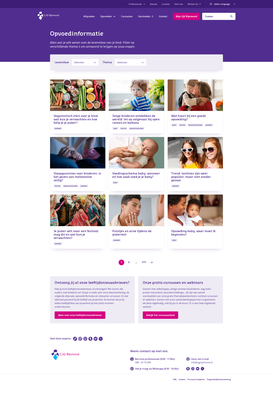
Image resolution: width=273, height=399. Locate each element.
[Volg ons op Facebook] (188, 368)
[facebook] (90, 339)
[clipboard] (75, 339)
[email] (80, 339)
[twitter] (101, 339)
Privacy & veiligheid (196, 379)
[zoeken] (231, 16)
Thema (107, 62)
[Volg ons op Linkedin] (197, 368)
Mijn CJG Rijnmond (186, 16)
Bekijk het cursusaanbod (160, 315)
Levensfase (62, 62)
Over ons (178, 4)
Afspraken (89, 16)
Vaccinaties (144, 16)
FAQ (174, 379)
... (136, 262)
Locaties (166, 4)
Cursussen (127, 16)
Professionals (135, 4)
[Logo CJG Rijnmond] (66, 360)
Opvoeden (106, 16)
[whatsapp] (85, 339)
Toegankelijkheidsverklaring (219, 379)
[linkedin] (96, 339)
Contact (163, 16)
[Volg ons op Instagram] (193, 368)
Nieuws (153, 4)
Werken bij (193, 4)
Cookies (182, 379)
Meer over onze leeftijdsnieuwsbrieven (80, 315)
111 (144, 262)
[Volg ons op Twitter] (202, 368)
